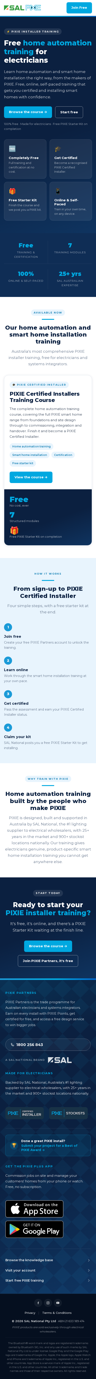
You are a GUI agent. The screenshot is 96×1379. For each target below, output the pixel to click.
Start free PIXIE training (24, 1280)
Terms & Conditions (57, 1313)
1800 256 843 (29, 1044)
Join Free (79, 8)
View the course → (31, 477)
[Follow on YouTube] (58, 1303)
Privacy (30, 1313)
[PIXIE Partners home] (22, 7)
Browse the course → (28, 112)
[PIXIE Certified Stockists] (68, 1113)
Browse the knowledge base (29, 1260)
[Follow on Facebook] (38, 1303)
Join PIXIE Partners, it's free (48, 961)
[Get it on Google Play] (34, 1229)
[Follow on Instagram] (48, 1303)
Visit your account (20, 1270)
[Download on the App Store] (34, 1209)
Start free (69, 112)
